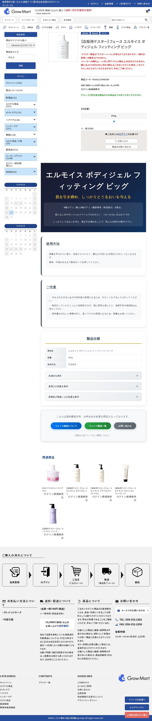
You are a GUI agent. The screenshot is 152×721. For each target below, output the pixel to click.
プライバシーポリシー (87, 700)
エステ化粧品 (6, 686)
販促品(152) (12, 149)
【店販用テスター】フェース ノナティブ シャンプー (53, 529)
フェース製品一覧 (98, 425)
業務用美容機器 (7, 707)
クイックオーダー (28, 20)
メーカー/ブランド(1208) (14, 157)
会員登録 (109, 4)
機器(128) (11, 134)
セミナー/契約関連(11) (14, 164)
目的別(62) (11, 171)
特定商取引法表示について (90, 696)
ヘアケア (4, 693)
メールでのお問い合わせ (131, 610)
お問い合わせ (143, 4)
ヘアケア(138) (13, 119)
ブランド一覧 (44, 682)
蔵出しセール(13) (14, 90)
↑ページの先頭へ (137, 699)
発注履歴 (67, 20)
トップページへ (137, 707)
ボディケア (5, 689)
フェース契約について (66, 425)
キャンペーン (6, 682)
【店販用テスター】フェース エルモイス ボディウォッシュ (77, 491)
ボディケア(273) (13, 112)
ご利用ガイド (125, 4)
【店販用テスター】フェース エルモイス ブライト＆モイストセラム (101, 491)
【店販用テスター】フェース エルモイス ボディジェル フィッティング (125, 491)
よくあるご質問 (84, 686)
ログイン (95, 4)
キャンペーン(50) (14, 82)
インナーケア (6, 696)
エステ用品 (5, 700)
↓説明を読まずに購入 (137, 714)
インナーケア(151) (12, 127)
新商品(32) (11, 97)
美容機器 (4, 703)
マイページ (9, 20)
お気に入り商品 (49, 20)
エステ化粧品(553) (12, 105)
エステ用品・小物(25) (14, 142)
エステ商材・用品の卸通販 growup (70, 718)
